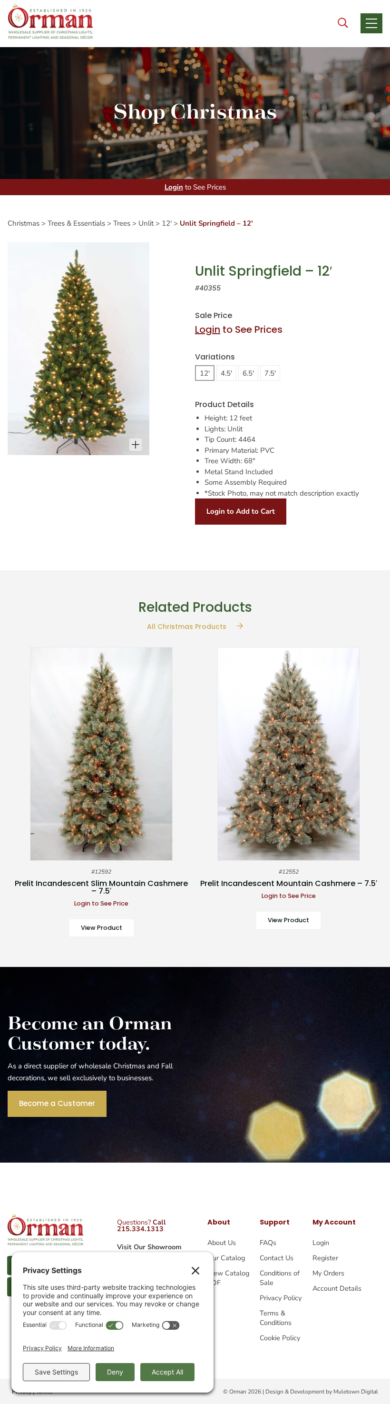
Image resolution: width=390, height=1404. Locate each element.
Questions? (141, 1225)
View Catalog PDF (228, 1277)
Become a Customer (57, 1103)
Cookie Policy (280, 1338)
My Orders (328, 1273)
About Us (221, 1242)
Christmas (23, 223)
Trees (121, 223)
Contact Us (276, 1258)
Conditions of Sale (280, 1277)
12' (167, 223)
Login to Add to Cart (240, 511)
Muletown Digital (355, 1391)
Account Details (336, 1288)
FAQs (268, 1242)
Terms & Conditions (276, 1317)
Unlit (146, 223)
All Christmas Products (187, 626)
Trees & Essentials (76, 223)
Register (325, 1258)
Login (174, 187)
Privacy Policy (281, 1298)
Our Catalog (226, 1258)
